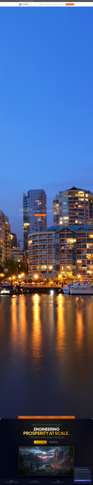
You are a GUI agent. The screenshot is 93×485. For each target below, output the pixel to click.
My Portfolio (48, 4)
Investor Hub (61, 4)
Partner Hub (55, 4)
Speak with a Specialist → (83, 480)
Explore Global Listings (40, 215)
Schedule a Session (69, 4)
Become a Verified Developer (26, 215)
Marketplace (41, 4)
